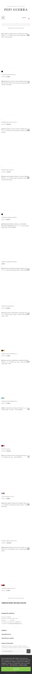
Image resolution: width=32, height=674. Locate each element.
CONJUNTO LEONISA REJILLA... (9, 74)
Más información (14, 664)
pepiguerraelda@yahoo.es (16, 623)
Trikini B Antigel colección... (8, 496)
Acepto (16, 669)
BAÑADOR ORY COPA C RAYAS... (9, 122)
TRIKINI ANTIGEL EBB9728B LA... (9, 401)
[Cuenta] (17, 17)
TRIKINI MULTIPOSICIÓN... (7, 306)
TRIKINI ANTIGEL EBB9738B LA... (9, 353)
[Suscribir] (29, 651)
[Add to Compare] (12, 66)
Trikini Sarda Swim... (6, 449)
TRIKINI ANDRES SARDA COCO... (9, 540)
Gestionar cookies (23, 664)
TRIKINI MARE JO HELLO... (8, 169)
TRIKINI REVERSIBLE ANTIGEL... (9, 217)
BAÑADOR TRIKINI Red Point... (8, 588)
